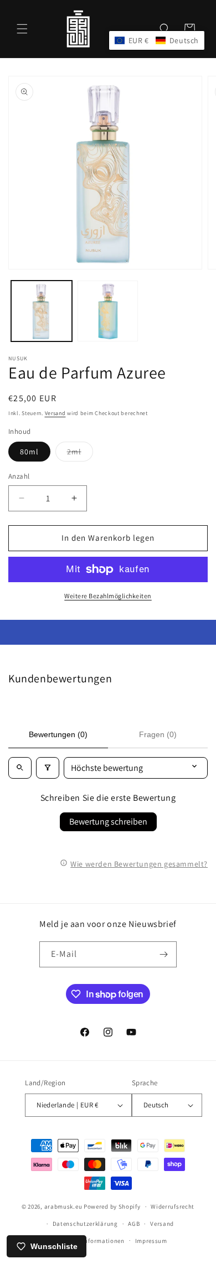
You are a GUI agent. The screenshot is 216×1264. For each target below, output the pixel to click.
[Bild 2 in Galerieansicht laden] (108, 311)
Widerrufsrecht (172, 1206)
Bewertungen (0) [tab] (58, 734)
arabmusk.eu (63, 1206)
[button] (22, 29)
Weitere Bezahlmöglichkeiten (108, 596)
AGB (134, 1223)
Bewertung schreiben (108, 821)
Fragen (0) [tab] (158, 734)
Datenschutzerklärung (85, 1223)
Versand (55, 413)
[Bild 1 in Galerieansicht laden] (41, 311)
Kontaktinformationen (92, 1241)
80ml (29, 452)
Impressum (151, 1241)
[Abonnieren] (164, 954)
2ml (80, 454)
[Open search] (20, 768)
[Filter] (47, 768)
